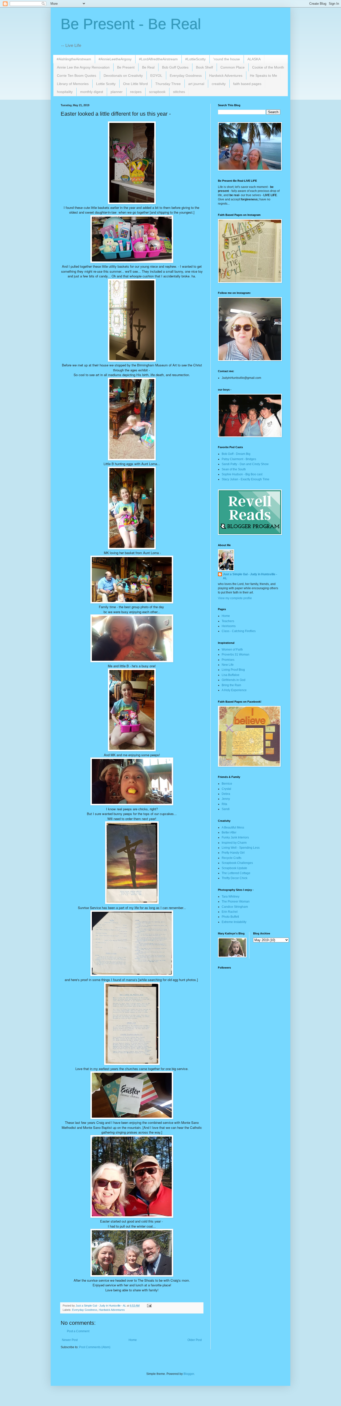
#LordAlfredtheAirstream (158, 59)
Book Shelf (204, 67)
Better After (229, 832)
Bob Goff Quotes (175, 67)
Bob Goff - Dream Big (236, 454)
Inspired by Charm (234, 842)
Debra (226, 794)
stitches (179, 92)
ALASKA (254, 59)
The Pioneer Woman (236, 901)
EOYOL (156, 76)
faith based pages (247, 84)
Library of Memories (73, 84)
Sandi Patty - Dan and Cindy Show (245, 464)
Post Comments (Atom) (94, 1347)
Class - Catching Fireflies (239, 631)
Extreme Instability (234, 922)
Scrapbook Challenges (237, 863)
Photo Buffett (230, 916)
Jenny (226, 799)
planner (117, 92)
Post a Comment (78, 1331)
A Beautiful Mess (233, 827)
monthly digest (91, 92)
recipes (136, 92)
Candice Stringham (235, 907)
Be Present (126, 67)
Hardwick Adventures (225, 76)
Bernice (227, 783)
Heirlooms (229, 626)
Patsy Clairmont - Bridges (239, 459)
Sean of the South (234, 469)
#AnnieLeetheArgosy (115, 59)
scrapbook (157, 92)
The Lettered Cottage (236, 873)
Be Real (148, 67)
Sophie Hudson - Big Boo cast (242, 474)
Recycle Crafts (231, 858)
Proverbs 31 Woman (235, 654)
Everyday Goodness (186, 76)
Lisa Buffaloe (230, 675)
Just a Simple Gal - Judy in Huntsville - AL (250, 576)
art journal (196, 84)
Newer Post (70, 1340)
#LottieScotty (195, 59)
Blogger (188, 1374)
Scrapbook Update (234, 868)
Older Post (194, 1340)
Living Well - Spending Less (241, 847)
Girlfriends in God (233, 680)
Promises (228, 660)
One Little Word (135, 84)
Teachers (228, 621)
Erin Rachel (230, 911)
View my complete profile (235, 598)
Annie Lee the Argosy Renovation (83, 67)
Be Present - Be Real (131, 24)
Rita (224, 804)
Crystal (226, 789)
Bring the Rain (231, 685)
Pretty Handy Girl (233, 852)
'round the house (226, 59)
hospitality (65, 92)
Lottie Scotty (106, 84)
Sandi (226, 809)
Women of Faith (232, 649)
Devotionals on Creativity (123, 76)
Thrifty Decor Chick (234, 878)
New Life (228, 664)
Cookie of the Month (268, 67)
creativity (219, 84)
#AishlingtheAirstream (74, 59)
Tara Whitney (230, 896)
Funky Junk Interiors (235, 837)
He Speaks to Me (263, 76)
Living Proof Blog (233, 669)
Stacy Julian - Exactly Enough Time (245, 479)
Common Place (232, 67)
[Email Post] (149, 1305)
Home (133, 1340)
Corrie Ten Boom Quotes (76, 76)
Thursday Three (168, 84)
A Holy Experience (234, 690)
